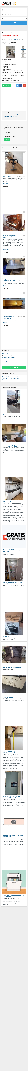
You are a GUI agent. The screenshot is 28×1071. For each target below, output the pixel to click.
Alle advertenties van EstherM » (9, 357)
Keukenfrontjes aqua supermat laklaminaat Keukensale (11, 797)
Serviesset (6, 415)
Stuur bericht (14, 367)
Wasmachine (5, 380)
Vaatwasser (13, 378)
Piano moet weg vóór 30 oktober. (9, 236)
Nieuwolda (5, 322)
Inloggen (7, 139)
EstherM (5, 354)
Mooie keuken (7, 501)
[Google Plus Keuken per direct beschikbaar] (24, 85)
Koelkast (17, 376)
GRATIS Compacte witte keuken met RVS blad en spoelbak (13, 752)
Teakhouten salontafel (9, 280)
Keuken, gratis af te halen (10, 446)
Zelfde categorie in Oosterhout (10, 116)
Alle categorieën (7, 118)
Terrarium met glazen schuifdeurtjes (9, 317)
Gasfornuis (6, 636)
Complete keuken (8, 697)
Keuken (12, 376)
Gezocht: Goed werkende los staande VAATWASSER (13, 896)
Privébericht (8, 85)
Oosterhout (16, 39)
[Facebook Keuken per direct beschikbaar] (20, 85)
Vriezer (19, 378)
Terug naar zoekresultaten (14, 28)
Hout (7, 376)
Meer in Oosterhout (7, 115)
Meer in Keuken (17, 115)
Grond (3, 376)
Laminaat (23, 376)
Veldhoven (6, 286)
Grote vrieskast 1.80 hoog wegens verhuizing (12, 550)
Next (17, 52)
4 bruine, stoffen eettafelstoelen (12, 667)
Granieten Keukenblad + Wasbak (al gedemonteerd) (13, 835)
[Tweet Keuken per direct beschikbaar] (17, 85)
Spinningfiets (7, 176)
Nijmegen (5, 183)
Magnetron (5, 378)
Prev (4, 52)
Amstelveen (6, 249)
